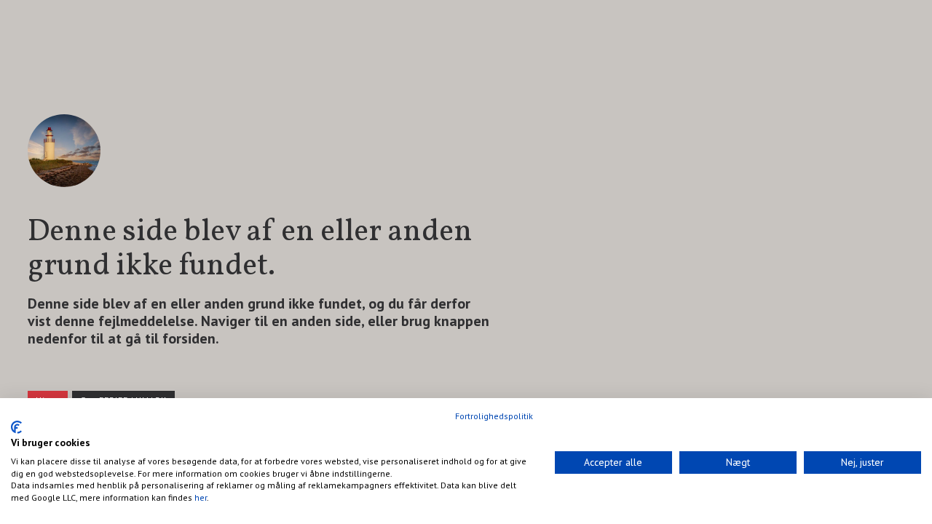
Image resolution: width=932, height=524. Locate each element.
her (200, 497)
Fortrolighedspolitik (494, 415)
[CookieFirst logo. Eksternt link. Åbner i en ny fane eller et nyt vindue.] (16, 427)
